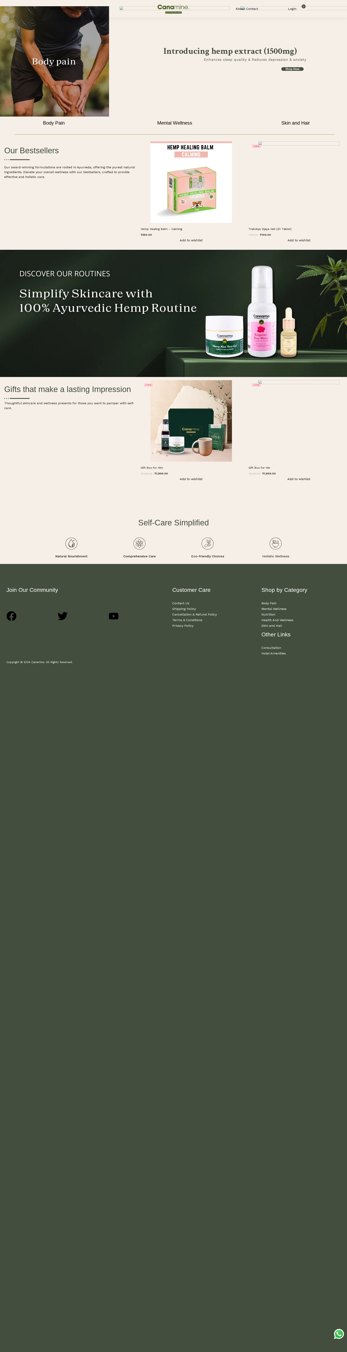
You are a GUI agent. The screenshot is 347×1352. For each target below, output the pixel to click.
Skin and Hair (295, 123)
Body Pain (54, 123)
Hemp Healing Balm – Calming (161, 229)
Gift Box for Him (152, 467)
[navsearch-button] (276, 9)
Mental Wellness (174, 123)
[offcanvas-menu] (44, 8)
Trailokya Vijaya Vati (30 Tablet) (270, 229)
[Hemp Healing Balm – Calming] (191, 182)
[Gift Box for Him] (191, 421)
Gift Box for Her (259, 467)
